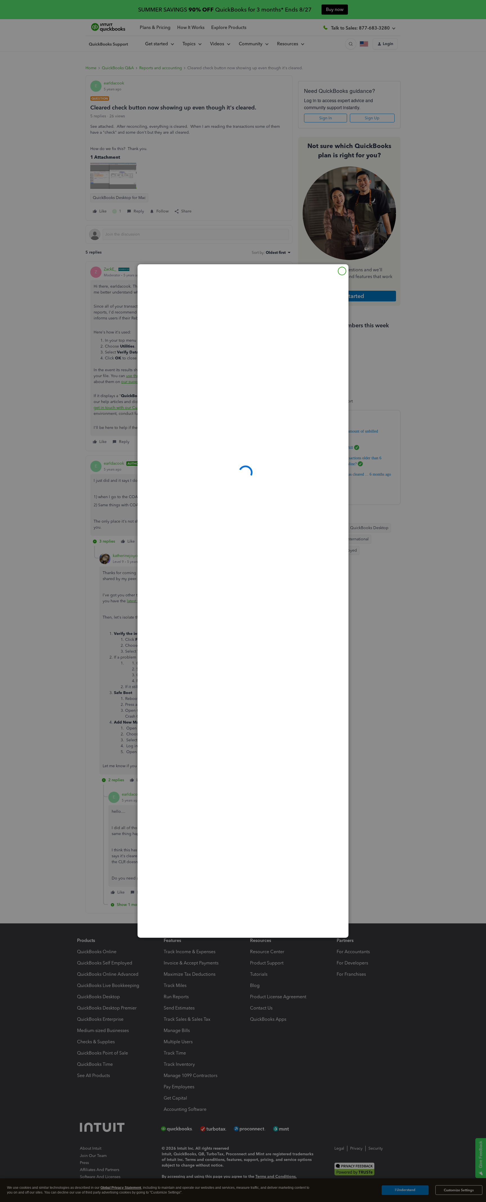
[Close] (342, 271)
